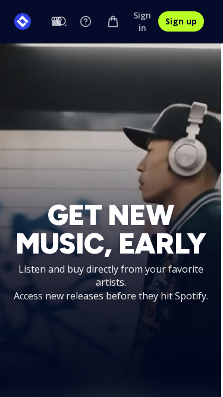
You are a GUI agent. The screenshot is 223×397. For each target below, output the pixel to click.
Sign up (181, 21)
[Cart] (113, 21)
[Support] (86, 21)
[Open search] (62, 21)
